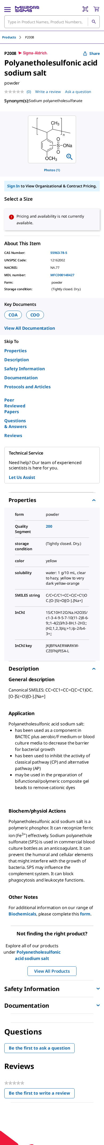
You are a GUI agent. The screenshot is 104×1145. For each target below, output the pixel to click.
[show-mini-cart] (96, 9)
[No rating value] (15, 91)
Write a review (48, 91)
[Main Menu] (7, 9)
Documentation (21, 378)
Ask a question (78, 91)
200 (49, 526)
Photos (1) (52, 170)
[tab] (13, 37)
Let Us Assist (22, 477)
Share (94, 53)
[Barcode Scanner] (85, 9)
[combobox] (52, 22)
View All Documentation (29, 328)
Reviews (13, 435)
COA (13, 315)
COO (35, 315)
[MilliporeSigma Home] (27, 9)
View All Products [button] (52, 971)
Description (16, 360)
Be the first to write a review (42, 1094)
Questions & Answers (15, 423)
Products (9, 37)
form (85, 914)
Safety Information (24, 369)
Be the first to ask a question (39, 1048)
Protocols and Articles (27, 387)
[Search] (93, 21)
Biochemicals (22, 914)
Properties (15, 351)
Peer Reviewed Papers (14, 406)
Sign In (13, 185)
